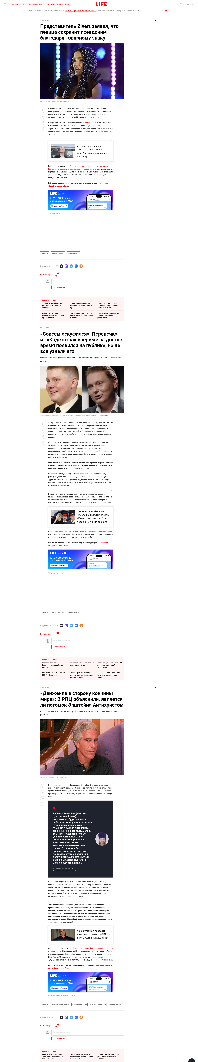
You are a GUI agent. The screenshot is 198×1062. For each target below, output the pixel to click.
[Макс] (66, 266)
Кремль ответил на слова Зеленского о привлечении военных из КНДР (107, 305)
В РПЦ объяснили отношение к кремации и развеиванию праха (109, 675)
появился (89, 431)
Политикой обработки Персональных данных (80, 11)
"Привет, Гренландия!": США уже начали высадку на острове (53, 305)
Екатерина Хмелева (69, 995)
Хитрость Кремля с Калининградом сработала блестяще (52, 665)
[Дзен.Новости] (61, 266)
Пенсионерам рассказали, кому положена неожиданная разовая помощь (81, 675)
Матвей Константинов (56, 573)
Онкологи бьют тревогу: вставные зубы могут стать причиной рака (53, 315)
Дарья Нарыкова (55, 213)
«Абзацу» (87, 122)
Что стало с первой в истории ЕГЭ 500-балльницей (53, 674)
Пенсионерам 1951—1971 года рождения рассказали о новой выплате (82, 315)
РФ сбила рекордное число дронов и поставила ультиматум (108, 315)
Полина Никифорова (56, 996)
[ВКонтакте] (76, 266)
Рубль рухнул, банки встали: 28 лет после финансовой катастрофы (109, 665)
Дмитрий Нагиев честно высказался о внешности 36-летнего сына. (83, 531)
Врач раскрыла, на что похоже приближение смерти (82, 664)
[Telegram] (71, 266)
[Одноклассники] (81, 266)
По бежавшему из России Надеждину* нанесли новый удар (81, 305)
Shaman (96, 169)
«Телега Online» (103, 415)
